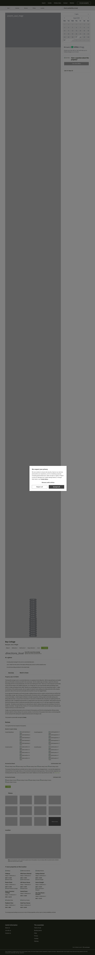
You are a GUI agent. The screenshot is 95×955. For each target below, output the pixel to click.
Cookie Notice (44, 479)
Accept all (56, 487)
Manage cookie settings (48, 482)
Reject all (39, 487)
